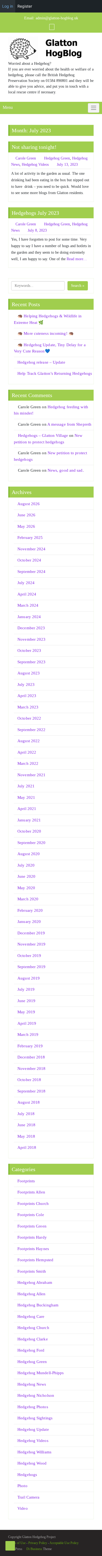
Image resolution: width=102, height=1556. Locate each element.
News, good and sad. (66, 470)
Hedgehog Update (33, 1429)
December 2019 (31, 933)
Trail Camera (28, 1497)
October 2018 (29, 1080)
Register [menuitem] (24, 6)
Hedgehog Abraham (34, 1282)
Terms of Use (17, 1543)
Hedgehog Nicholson (35, 1395)
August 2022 (28, 741)
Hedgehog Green (57, 158)
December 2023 (31, 628)
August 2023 (28, 673)
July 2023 (26, 684)
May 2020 (26, 888)
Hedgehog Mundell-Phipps (40, 1373)
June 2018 (26, 1125)
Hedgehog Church (33, 1327)
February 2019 (30, 1046)
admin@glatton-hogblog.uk (57, 18)
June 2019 (26, 1001)
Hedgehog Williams (34, 1452)
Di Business (34, 1549)
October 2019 (29, 955)
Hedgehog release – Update (41, 362)
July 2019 (26, 989)
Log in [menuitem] (7, 6)
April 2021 (26, 808)
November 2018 (31, 1068)
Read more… (77, 259)
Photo (22, 1486)
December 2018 (31, 1057)
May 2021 (26, 797)
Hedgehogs (27, 1474)
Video (22, 1508)
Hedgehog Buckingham (37, 1305)
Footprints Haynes (33, 1249)
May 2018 (26, 1136)
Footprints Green (32, 1226)
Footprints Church (33, 1203)
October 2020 (29, 831)
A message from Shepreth (69, 424)
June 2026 (26, 515)
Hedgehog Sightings (34, 1418)
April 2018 (26, 1147)
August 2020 (28, 854)
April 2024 (26, 594)
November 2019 (31, 944)
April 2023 (26, 695)
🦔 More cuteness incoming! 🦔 (45, 333)
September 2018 (31, 1091)
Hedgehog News (31, 1384)
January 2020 (29, 921)
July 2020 (26, 865)
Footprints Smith (31, 1271)
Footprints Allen (31, 1192)
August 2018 (28, 1102)
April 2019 (26, 1023)
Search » (77, 286)
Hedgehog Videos (35, 164)
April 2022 (26, 752)
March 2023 (27, 707)
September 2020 (31, 842)
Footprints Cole (30, 1215)
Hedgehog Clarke (32, 1339)
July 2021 (26, 786)
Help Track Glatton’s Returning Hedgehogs (54, 373)
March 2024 (27, 605)
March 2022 (27, 763)
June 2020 (26, 876)
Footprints (26, 1181)
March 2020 (27, 899)
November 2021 (31, 775)
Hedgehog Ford (30, 1350)
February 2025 (30, 537)
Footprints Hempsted (35, 1260)
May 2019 (26, 1012)
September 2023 (31, 662)
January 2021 (29, 820)
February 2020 (30, 910)
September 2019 (31, 967)
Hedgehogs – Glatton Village (43, 435)
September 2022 (31, 730)
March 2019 (27, 1034)
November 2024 (31, 549)
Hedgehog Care (30, 1316)
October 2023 (29, 650)
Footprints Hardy (32, 1237)
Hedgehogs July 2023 (35, 213)
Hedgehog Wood (32, 1463)
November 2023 (31, 639)
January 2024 (29, 617)
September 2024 (31, 571)
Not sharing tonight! (34, 147)
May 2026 (26, 526)
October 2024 (29, 560)
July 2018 (26, 1114)
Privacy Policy (37, 1543)
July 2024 (26, 583)
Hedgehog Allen (31, 1294)
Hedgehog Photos (32, 1407)
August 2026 (28, 504)
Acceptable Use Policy (64, 1543)
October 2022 (29, 718)
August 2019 (28, 978)
